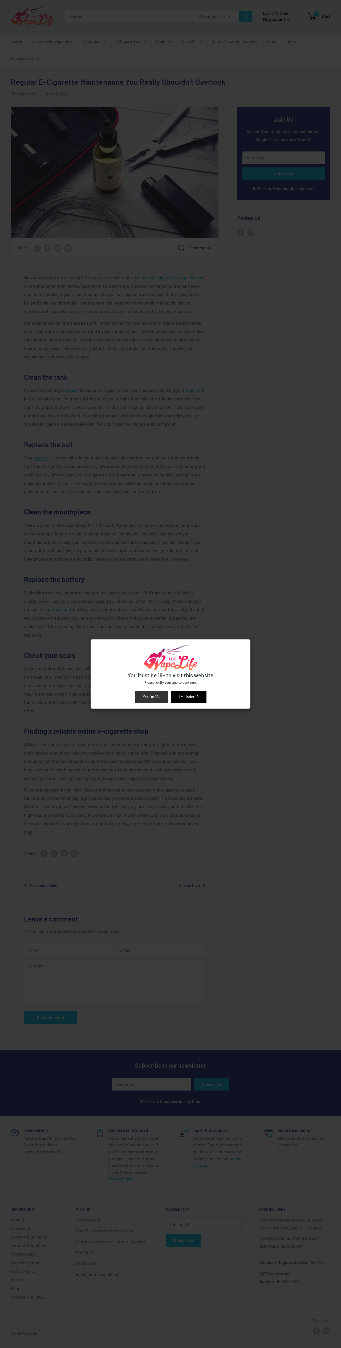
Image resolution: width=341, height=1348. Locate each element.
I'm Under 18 (188, 697)
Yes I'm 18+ (151, 697)
